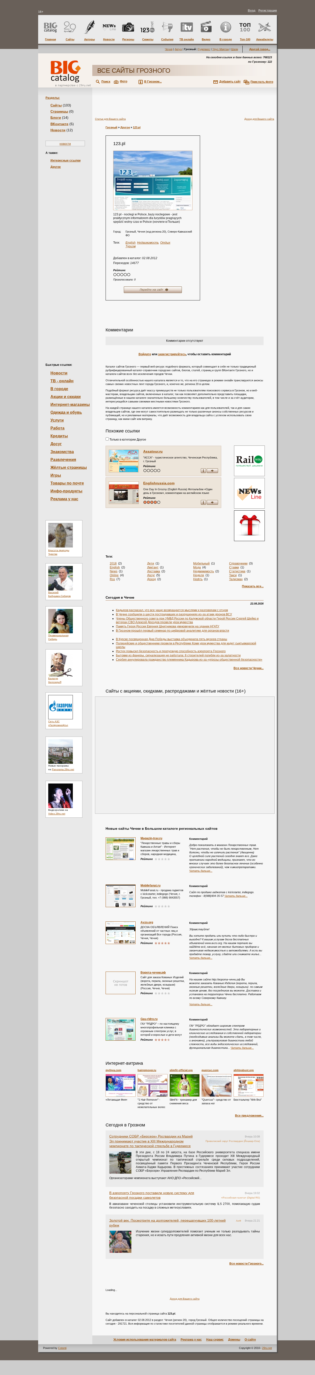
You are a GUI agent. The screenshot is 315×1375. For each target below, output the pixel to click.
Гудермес (204, 49)
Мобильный (201, 563)
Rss (112, 579)
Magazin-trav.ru (151, 838)
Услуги (57, 420)
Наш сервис (215, 1339)
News (113, 571)
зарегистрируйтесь (172, 354)
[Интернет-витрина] (249, 526)
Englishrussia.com (158, 483)
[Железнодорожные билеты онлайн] (249, 475)
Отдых (165, 242)
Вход (251, 10)
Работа (57, 428)
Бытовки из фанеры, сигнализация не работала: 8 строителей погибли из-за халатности (178, 655)
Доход (151, 579)
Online (114, 575)
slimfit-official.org (181, 1070)
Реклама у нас (64, 499)
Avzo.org (147, 922)
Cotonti (62, 1347)
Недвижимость (148, 242)
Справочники (238, 563)
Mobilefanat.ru (150, 885)
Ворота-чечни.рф (153, 972)
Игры (55, 475)
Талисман (236, 579)
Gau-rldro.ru (149, 1019)
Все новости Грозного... (246, 1263)
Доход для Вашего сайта (259, 119)
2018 (113, 563)
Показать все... (253, 586)
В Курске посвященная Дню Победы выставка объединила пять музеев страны (171, 639)
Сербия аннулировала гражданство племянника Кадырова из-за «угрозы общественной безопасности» (189, 659)
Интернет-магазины (70, 404)
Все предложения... (249, 1115)
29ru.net (267, 1347)
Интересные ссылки (65, 160)
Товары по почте (67, 483)
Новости (57, 130)
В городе (59, 389)
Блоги (55, 117)
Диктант (152, 567)
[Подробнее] (121, 1085)
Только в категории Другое (127, 439)
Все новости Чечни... (249, 668)
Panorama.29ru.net (63, 769)
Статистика (237, 571)
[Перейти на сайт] (152, 180)
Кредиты (59, 436)
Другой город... (259, 49)
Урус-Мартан (220, 49)
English (131, 242)
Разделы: (53, 98)
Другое (55, 167)
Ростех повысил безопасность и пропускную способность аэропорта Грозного (171, 651)
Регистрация (267, 10)
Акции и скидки (65, 397)
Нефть (198, 579)
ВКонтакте (59, 124)
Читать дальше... (200, 870)
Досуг (56, 444)
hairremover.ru (147, 1070)
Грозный (111, 127)
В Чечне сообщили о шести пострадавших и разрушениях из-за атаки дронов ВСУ (174, 614)
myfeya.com (113, 1070)
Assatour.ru (153, 451)
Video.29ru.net (56, 813)
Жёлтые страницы (68, 467)
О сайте (250, 1339)
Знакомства (62, 452)
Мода (197, 567)
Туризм (131, 246)
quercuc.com (210, 1070)
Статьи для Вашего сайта (110, 119)
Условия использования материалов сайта (144, 1339)
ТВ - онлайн (62, 381)
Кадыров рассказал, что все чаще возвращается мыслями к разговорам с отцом (172, 610)
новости (65, 144)
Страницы (59, 111)
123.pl (137, 127)
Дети (150, 563)
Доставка (153, 571)
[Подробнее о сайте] (124, 461)
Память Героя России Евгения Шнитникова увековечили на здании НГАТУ (167, 626)
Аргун (178, 49)
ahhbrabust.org (244, 1070)
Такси (233, 575)
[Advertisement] (65, 257)
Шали (234, 49)
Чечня (169, 49)
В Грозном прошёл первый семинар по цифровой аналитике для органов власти (172, 630)
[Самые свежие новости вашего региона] (249, 494)
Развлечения (63, 460)
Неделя (198, 575)
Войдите (145, 354)
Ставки (234, 567)
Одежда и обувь (66, 412)
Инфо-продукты (66, 491)
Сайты (56, 105)
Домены (234, 1339)
